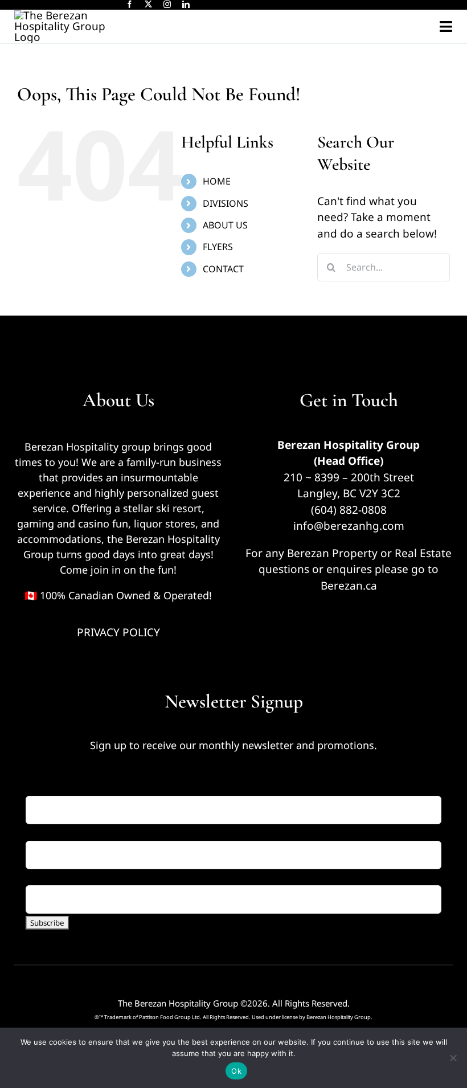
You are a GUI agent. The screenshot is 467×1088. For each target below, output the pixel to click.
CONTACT (223, 269)
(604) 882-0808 (349, 509)
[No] (452, 1058)
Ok (236, 1070)
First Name (53, 832)
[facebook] (129, 4)
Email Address (66, 787)
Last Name (53, 877)
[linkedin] (186, 4)
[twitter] (148, 4)
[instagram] (167, 4)
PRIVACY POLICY (118, 632)
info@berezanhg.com (348, 525)
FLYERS (218, 246)
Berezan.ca (349, 585)
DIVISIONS (225, 203)
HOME (217, 181)
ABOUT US (225, 225)
